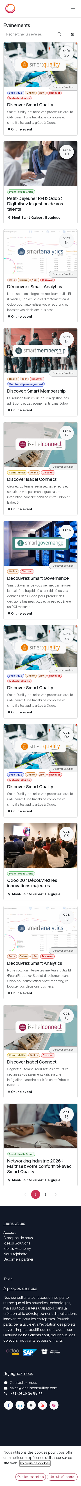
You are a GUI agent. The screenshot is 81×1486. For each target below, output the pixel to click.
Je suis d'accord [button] (62, 1477)
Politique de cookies (35, 1463)
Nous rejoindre (15, 1254)
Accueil (9, 1232)
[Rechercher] (59, 34)
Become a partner (18, 1259)
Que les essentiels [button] (30, 1477)
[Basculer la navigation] (73, 8)
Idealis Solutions (16, 1243)
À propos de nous (18, 1238)
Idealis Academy (17, 1248)
